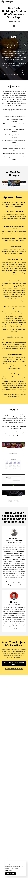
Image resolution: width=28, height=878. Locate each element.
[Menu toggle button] (26, 1)
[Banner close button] (24, 863)
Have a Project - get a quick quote (14, 663)
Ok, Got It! (10, 873)
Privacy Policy (8, 866)
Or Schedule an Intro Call (14, 669)
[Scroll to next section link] (14, 26)
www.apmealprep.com (14, 428)
